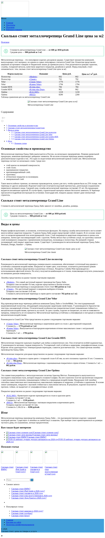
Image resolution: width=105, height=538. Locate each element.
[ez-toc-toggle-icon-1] (52, 119)
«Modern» (33, 77)
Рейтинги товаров (14, 30)
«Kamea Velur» (35, 84)
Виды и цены (13, 130)
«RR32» (32, 95)
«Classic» (33, 79)
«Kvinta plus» (34, 87)
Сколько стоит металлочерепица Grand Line (26, 128)
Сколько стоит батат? (20, 516)
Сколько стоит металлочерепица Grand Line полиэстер (35, 132)
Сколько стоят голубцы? (22, 513)
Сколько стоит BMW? (36, 437)
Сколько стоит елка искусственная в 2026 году (31, 496)
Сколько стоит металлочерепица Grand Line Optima (34, 139)
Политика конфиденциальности (20, 525)
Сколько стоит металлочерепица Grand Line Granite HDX (36, 137)
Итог (10, 141)
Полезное (10, 27)
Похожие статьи (20, 143)
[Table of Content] (52, 118)
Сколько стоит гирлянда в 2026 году (27, 493)
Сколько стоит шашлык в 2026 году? (27, 511)
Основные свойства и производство (23, 125)
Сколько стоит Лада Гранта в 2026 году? (28, 498)
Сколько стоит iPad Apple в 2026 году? (28, 491)
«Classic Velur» (35, 82)
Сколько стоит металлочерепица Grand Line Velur (33, 134)
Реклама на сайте (13, 522)
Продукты (10, 25)
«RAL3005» (34, 92)
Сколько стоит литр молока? (45, 435)
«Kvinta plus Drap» (37, 89)
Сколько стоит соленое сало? (46, 432)
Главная (9, 23)
